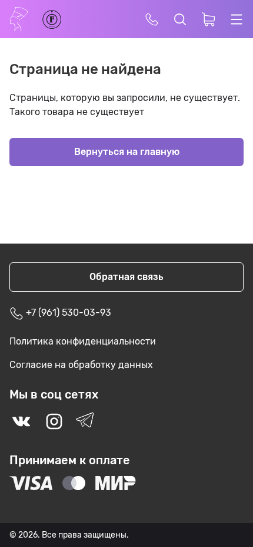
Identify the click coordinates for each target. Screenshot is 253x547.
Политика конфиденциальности (82, 341)
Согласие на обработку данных (81, 364)
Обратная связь (126, 276)
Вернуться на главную (126, 151)
